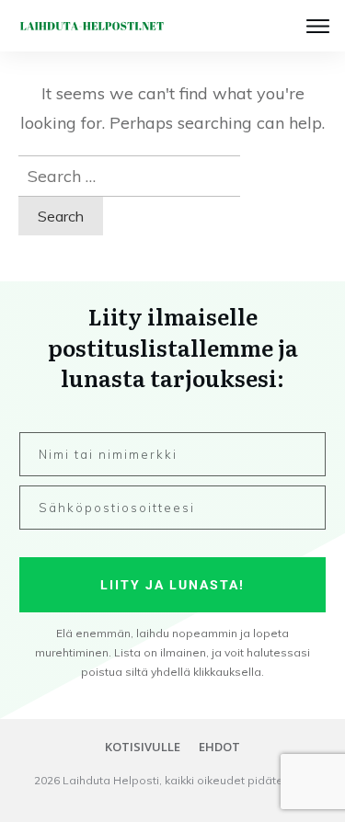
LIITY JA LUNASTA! (172, 584)
